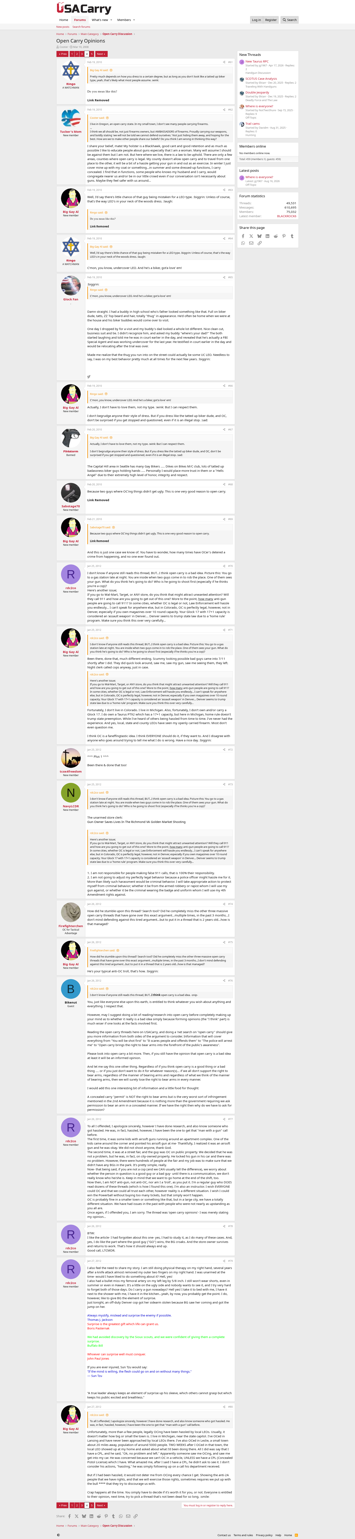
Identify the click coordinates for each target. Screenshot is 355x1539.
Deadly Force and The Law (261, 100)
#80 (230, 1407)
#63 (230, 190)
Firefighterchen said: (102, 950)
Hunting (251, 135)
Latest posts (249, 170)
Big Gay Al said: (99, 70)
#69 (230, 519)
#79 (230, 1261)
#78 (230, 1226)
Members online (252, 146)
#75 (230, 942)
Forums (80, 20)
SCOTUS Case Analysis (261, 78)
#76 (230, 980)
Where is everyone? (259, 106)
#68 (230, 484)
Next (100, 54)
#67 (230, 429)
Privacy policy (264, 1535)
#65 (230, 277)
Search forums (81, 27)
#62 (230, 109)
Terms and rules (243, 1535)
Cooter (64, 47)
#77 (230, 1119)
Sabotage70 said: (100, 527)
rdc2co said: (97, 638)
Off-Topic (251, 117)
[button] (111, 20)
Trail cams (253, 123)
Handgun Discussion (258, 73)
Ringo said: (96, 212)
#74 (230, 904)
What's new (100, 20)
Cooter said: (97, 118)
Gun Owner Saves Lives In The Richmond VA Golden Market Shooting (136, 822)
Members (124, 20)
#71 (230, 630)
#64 (230, 238)
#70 (230, 566)
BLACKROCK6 (286, 216)
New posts (62, 27)
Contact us (224, 1535)
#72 (230, 749)
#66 (230, 386)
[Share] (224, 62)
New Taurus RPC (257, 61)
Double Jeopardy (257, 92)
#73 (230, 784)
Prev (64, 54)
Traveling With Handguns (261, 86)
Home (63, 20)
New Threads (250, 54)
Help (278, 1535)
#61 (230, 62)
